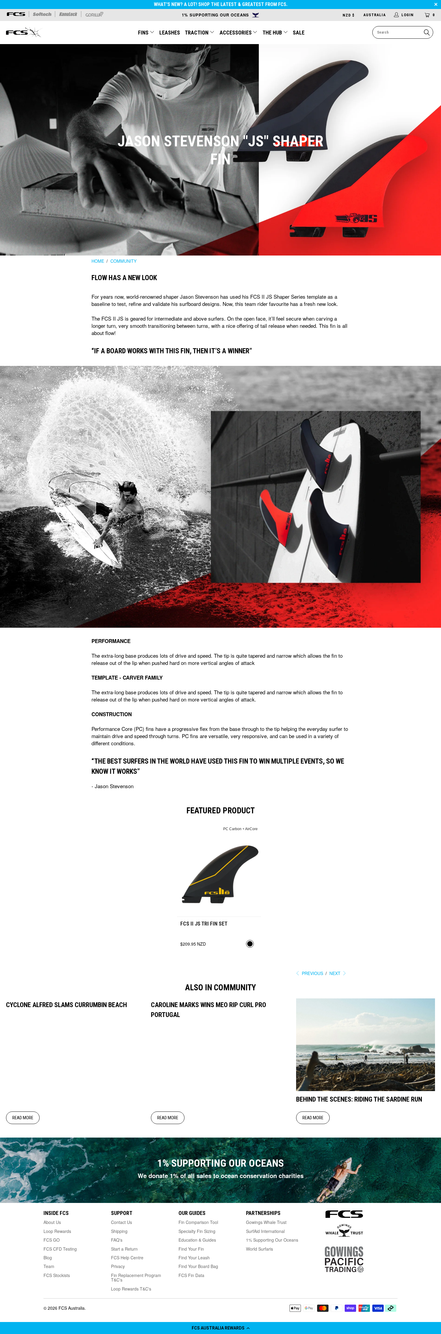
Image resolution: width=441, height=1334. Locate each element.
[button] (220, 1328)
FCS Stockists (57, 1275)
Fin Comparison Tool (198, 1222)
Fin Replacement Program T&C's (136, 1277)
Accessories (236, 32)
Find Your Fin (191, 1249)
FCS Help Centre (127, 1258)
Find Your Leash (194, 1258)
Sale (298, 32)
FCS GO (52, 1240)
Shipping (119, 1231)
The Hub (272, 32)
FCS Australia (71, 1308)
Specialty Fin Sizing (196, 1231)
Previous (312, 973)
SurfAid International (265, 1231)
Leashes (169, 32)
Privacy (118, 1266)
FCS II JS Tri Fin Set (219, 870)
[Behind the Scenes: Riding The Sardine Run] (365, 1089)
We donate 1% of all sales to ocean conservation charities (221, 1175)
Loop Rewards (57, 1231)
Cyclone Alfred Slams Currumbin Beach (66, 1005)
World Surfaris (259, 1249)
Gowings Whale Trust (266, 1222)
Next (335, 973)
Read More (22, 1117)
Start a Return (124, 1249)
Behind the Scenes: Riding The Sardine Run (359, 1099)
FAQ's (116, 1240)
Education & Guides (197, 1240)
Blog (48, 1258)
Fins (143, 32)
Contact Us (121, 1222)
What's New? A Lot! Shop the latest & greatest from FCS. (220, 4)
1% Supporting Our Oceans (272, 1240)
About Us (52, 1222)
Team (49, 1266)
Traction (197, 32)
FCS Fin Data (191, 1275)
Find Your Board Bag (198, 1266)
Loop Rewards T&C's (131, 1289)
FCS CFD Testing (60, 1249)
